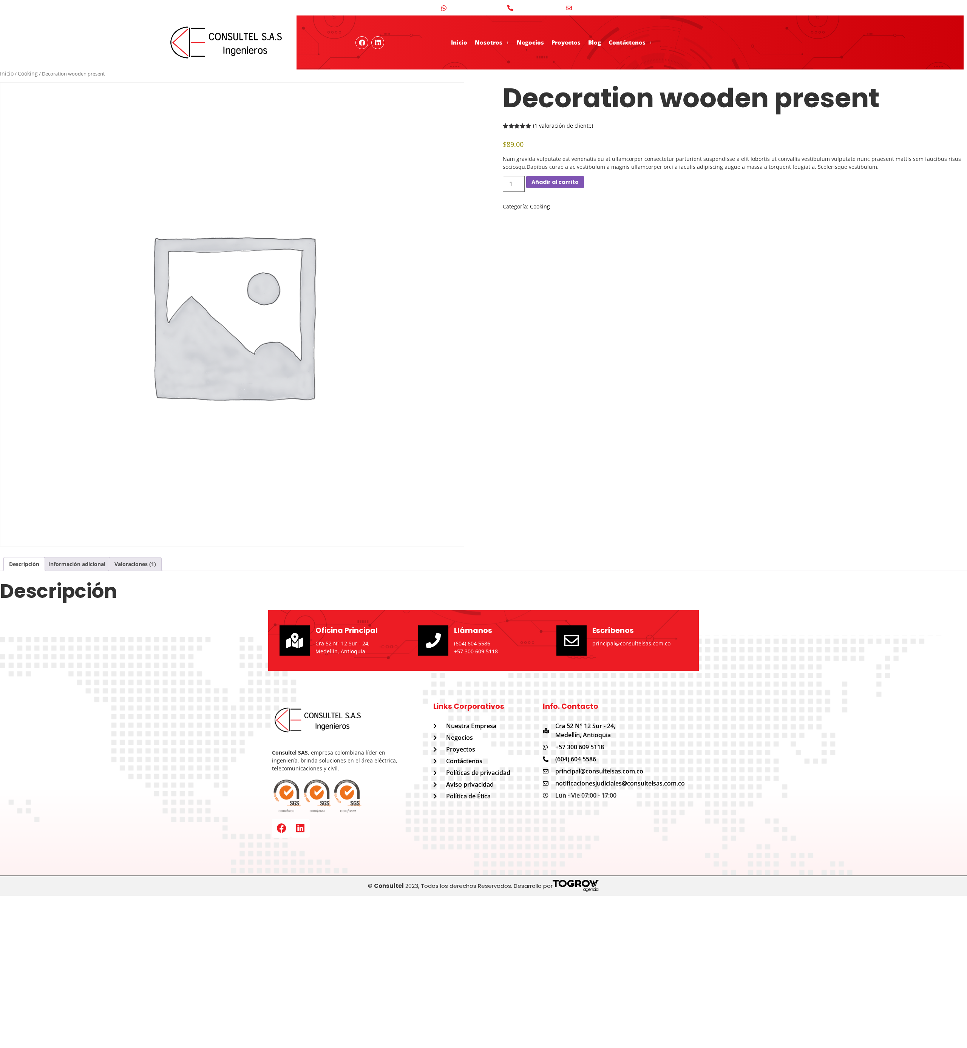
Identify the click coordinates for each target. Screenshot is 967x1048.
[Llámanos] (433, 640)
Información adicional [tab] (76, 564)
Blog (594, 42)
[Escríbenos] (571, 640)
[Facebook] (281, 828)
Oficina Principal (346, 630)
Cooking (28, 73)
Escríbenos (613, 630)
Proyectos (566, 42)
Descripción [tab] (24, 564)
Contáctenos (627, 42)
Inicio (459, 42)
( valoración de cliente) (563, 125)
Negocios (530, 42)
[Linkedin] (377, 42)
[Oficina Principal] (295, 640)
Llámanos (473, 630)
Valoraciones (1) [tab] (135, 564)
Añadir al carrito (555, 182)
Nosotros (488, 42)
